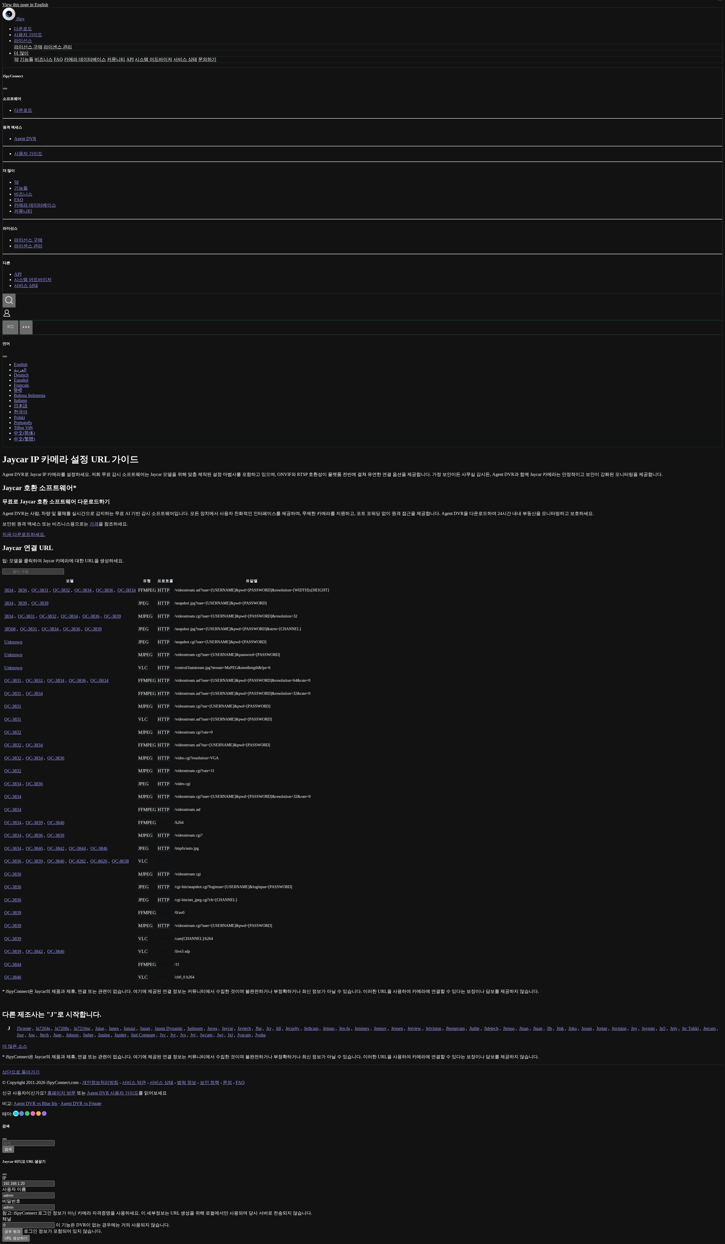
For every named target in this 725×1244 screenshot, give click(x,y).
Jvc (163, 1035)
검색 (8, 1149)
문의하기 (207, 59)
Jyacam (244, 1035)
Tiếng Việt (23, 427)
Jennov (380, 1028)
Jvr (173, 1035)
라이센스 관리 (58, 46)
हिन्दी (18, 390)
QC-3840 (34, 848)
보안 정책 (209, 1082)
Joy (634, 1028)
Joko (572, 1028)
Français (21, 385)
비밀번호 (11, 1201)
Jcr (268, 1028)
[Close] (4, 1174)
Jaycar (227, 1028)
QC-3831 (39, 590)
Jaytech (244, 1028)
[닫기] (5, 88)
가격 (94, 523)
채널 (6, 1219)
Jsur (20, 1035)
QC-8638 (120, 861)
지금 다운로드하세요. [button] (23, 534)
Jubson (72, 1035)
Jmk (560, 1028)
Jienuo (509, 1028)
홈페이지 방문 (61, 1093)
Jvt (192, 1035)
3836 (22, 590)
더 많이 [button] (21, 53)
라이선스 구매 (28, 46)
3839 (22, 603)
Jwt (220, 1035)
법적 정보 (186, 1082)
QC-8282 (77, 861)
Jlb (549, 1028)
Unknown (13, 642)
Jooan (586, 1028)
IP (4, 1177)
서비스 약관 (134, 1082)
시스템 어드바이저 (153, 59)
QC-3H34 (127, 590)
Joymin (648, 1028)
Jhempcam (455, 1028)
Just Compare (143, 1035)
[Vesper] (44, 1113)
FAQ (58, 59)
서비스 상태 (185, 59)
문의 (227, 1082)
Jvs (183, 1035)
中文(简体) (24, 433)
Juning (104, 1035)
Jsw (31, 1035)
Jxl (230, 1035)
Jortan (601, 1028)
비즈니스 (44, 59)
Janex (114, 1028)
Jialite (474, 1028)
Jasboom (195, 1028)
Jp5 (662, 1028)
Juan (57, 1035)
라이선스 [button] (23, 40)
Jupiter (120, 1035)
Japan (145, 1028)
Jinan (523, 1028)
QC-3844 (77, 848)
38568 (10, 629)
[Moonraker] (21, 1113)
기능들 (26, 59)
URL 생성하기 (16, 1238)
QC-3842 (55, 848)
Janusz (129, 1028)
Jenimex (362, 1028)
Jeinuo (328, 1028)
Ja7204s (43, 1028)
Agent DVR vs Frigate (81, 1103)
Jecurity (292, 1028)
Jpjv (673, 1028)
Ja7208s (62, 1028)
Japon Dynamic (169, 1028)
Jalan (99, 1028)
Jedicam (311, 1028)
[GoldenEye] (38, 1113)
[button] (7, 317)
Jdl (278, 1028)
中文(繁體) (24, 439)
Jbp (258, 1028)
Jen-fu (344, 1028)
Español (21, 380)
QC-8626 (98, 861)
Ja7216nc (82, 1028)
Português (23, 422)
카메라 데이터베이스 (85, 59)
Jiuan (537, 1028)
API (130, 59)
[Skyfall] (27, 1113)
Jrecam (709, 1028)
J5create (24, 1028)
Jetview (414, 1028)
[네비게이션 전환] (26, 327)
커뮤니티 (116, 59)
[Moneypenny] (33, 1113)
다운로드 (23, 28)
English (20, 364)
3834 (8, 590)
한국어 (20, 411)
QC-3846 (55, 822)
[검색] (9, 300)
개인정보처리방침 (100, 1082)
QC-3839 (39, 603)
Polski (19, 417)
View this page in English (25, 4)
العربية (20, 369)
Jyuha (260, 1035)
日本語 (20, 405)
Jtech (44, 1035)
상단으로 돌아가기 (21, 1072)
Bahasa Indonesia (29, 395)
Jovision (619, 1028)
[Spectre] (16, 1113)
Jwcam (206, 1035)
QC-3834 (82, 590)
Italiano (20, 400)
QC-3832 (61, 590)
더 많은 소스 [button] (14, 1046)
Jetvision (433, 1028)
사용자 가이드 (28, 34)
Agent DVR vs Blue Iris (35, 1103)
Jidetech (491, 1028)
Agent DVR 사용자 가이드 (112, 1093)
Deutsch (21, 375)
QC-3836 (104, 590)
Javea (212, 1028)
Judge (88, 1035)
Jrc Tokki (690, 1028)
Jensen (397, 1028)
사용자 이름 (14, 1189)
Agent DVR (25, 138)
